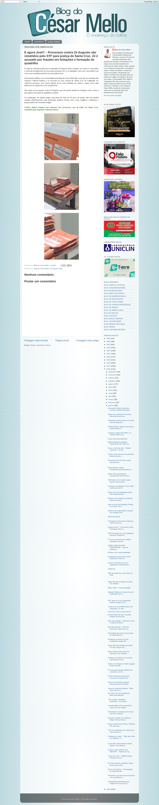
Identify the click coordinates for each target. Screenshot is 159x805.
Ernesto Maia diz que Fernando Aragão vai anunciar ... (119, 615)
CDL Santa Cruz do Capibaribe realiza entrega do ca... (119, 601)
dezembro (112, 372)
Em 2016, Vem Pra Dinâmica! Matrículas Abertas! (119, 694)
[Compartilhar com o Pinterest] (70, 265)
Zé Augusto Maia (56, 268)
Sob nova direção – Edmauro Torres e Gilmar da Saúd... (121, 622)
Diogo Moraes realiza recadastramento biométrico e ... (121, 468)
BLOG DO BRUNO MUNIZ (113, 299)
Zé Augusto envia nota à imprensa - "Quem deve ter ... (121, 522)
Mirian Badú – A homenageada (119, 588)
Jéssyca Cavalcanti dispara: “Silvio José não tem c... (120, 689)
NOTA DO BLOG (114, 517)
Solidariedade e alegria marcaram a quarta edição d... (121, 427)
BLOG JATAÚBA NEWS (112, 321)
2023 (109, 348)
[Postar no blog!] (64, 265)
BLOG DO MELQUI (111, 313)
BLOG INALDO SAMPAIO (113, 319)
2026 (109, 338)
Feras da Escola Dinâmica (117, 439)
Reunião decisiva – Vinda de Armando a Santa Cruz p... (118, 628)
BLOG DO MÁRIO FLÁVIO (113, 310)
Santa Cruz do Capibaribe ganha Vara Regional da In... (120, 493)
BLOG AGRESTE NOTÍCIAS (114, 285)
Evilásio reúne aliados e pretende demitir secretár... (120, 499)
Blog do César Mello (41, 268)
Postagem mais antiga (87, 340)
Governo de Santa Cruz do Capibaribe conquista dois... (119, 564)
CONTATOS (39, 42)
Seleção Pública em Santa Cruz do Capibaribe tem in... (121, 593)
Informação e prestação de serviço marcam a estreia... (121, 713)
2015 (109, 789)
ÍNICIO (27, 42)
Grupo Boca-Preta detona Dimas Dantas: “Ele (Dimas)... (120, 744)
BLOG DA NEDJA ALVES (113, 291)
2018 (109, 363)
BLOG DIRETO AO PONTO (114, 293)
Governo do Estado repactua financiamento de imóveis (118, 683)
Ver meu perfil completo (112, 95)
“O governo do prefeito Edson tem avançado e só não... (120, 607)
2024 (109, 344)
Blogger (94, 799)
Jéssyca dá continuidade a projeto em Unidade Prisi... (120, 511)
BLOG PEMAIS (109, 327)
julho (110, 387)
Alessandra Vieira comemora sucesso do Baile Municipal (119, 409)
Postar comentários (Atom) (40, 345)
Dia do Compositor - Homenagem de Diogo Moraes (120, 770)
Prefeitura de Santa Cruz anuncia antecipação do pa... (120, 659)
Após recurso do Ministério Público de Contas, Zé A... (120, 505)
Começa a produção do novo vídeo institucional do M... (121, 487)
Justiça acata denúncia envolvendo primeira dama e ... (121, 455)
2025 (109, 341)
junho (110, 390)
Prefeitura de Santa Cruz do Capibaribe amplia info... (118, 640)
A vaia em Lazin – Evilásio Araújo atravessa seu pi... (120, 757)
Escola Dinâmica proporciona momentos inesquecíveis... (118, 677)
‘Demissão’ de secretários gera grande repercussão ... (119, 481)
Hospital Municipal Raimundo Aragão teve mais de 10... (118, 782)
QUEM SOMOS (54, 42)
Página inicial (62, 340)
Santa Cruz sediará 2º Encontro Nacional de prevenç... (119, 415)
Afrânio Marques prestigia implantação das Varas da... (119, 443)
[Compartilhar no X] (66, 265)
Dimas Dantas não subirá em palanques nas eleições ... (118, 652)
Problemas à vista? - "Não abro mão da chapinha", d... (121, 737)
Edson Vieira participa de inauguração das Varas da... (119, 475)
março (110, 399)
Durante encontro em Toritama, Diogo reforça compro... (119, 719)
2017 (109, 366)
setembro (112, 381)
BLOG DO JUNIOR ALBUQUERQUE (117, 305)
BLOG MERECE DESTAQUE (114, 324)
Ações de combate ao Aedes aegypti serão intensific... (121, 665)
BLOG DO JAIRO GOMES (113, 302)
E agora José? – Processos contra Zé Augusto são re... (120, 528)
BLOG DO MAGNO (111, 307)
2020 (109, 357)
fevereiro (111, 402)
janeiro (111, 405)
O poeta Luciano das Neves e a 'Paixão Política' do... (119, 434)
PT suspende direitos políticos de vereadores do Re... (120, 671)
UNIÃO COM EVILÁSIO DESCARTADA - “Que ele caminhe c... (118, 547)
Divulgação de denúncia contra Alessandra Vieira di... (119, 557)
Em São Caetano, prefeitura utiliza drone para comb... (120, 764)
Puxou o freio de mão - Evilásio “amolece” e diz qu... (119, 449)
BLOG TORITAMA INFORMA (114, 330)
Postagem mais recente (36, 340)
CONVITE (111, 569)
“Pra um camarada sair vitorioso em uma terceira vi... (121, 731)
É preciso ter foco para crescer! (119, 612)
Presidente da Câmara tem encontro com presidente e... (121, 776)
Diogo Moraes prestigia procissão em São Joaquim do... (120, 646)
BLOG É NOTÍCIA (110, 316)
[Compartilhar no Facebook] (68, 265)
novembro (112, 375)
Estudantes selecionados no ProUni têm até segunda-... (121, 421)
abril (110, 396)
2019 (109, 360)
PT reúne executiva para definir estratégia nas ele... (119, 540)
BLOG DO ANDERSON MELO (115, 296)
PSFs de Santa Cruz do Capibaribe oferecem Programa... (121, 534)
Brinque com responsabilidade (119, 552)
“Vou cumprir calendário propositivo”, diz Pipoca (117, 700)
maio (110, 393)
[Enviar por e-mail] (62, 265)
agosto (111, 384)
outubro (111, 378)
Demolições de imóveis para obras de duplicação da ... (120, 634)
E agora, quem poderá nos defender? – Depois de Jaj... (119, 751)
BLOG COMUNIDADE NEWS (114, 288)
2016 (109, 369)
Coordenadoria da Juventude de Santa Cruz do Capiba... (120, 706)
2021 (109, 354)
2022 (109, 351)
